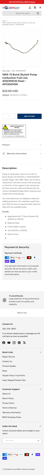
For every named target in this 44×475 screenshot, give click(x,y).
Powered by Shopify (28, 469)
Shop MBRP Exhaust (27, 2)
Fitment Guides (9, 366)
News (4, 371)
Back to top (22, 313)
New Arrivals (10, 33)
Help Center (9, 50)
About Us (6, 393)
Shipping (5, 95)
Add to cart (29, 116)
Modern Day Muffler (14, 469)
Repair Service (8, 356)
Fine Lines (6, 71)
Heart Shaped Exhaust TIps (14, 380)
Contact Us (7, 361)
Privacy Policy (8, 403)
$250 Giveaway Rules (11, 417)
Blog (6, 41)
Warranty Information (11, 412)
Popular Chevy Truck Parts (13, 375)
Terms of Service (9, 408)
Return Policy (8, 398)
